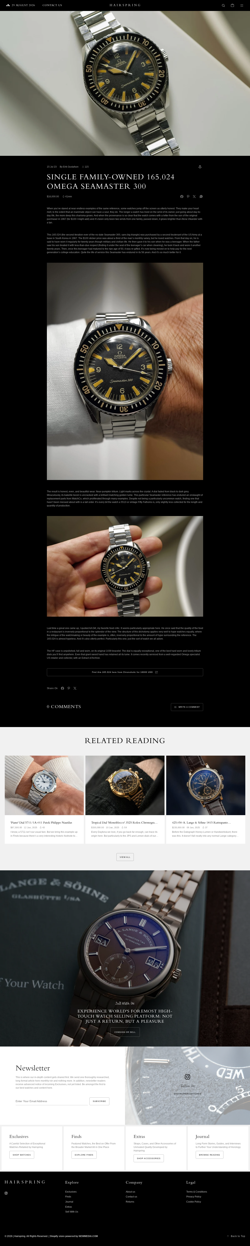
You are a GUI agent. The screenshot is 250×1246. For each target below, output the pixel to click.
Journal (69, 1201)
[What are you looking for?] (223, 5)
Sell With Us (71, 1211)
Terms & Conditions (196, 1191)
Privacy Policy (193, 1196)
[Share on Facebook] (181, 196)
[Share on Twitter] (194, 196)
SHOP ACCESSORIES (149, 1158)
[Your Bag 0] (232, 5)
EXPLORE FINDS (84, 1155)
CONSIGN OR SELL (125, 1032)
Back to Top (238, 1236)
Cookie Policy (193, 1201)
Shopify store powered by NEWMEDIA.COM (74, 1236)
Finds (68, 1196)
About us (130, 1191)
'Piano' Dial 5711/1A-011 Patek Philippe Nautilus (41, 823)
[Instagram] (6, 1193)
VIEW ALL (125, 857)
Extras (68, 1206)
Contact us (131, 1196)
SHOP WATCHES (22, 1155)
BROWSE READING (209, 1155)
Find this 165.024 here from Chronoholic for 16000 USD (122, 672)
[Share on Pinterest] (188, 196)
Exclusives (71, 1191)
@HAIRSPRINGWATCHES (187, 1094)
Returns (130, 1201)
